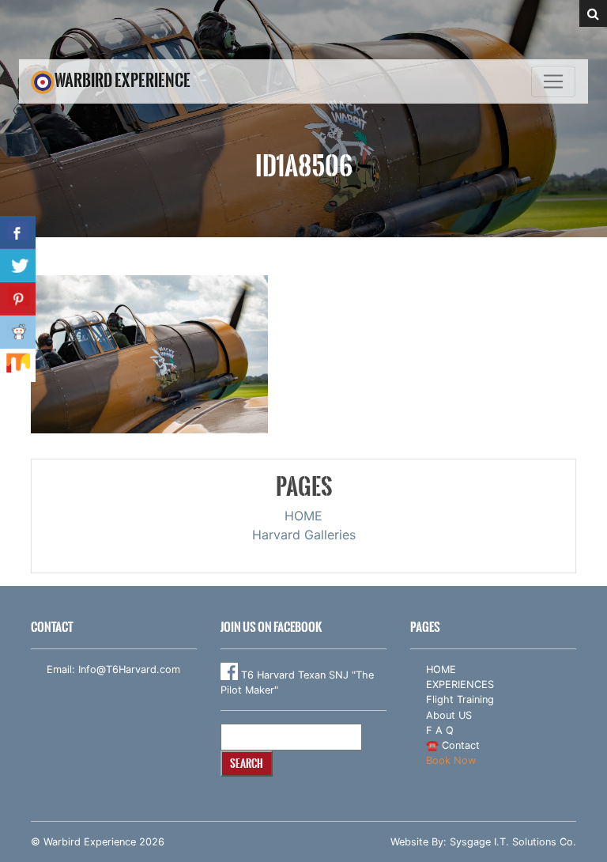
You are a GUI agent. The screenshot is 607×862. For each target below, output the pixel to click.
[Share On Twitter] (18, 265)
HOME (303, 516)
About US (449, 715)
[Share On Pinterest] (18, 299)
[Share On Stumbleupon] (18, 365)
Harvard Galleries (304, 535)
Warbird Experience (122, 80)
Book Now (451, 760)
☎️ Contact (453, 745)
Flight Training (460, 699)
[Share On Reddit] (18, 332)
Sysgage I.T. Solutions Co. (513, 842)
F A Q (440, 730)
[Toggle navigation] (553, 81)
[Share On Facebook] (18, 232)
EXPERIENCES (460, 684)
